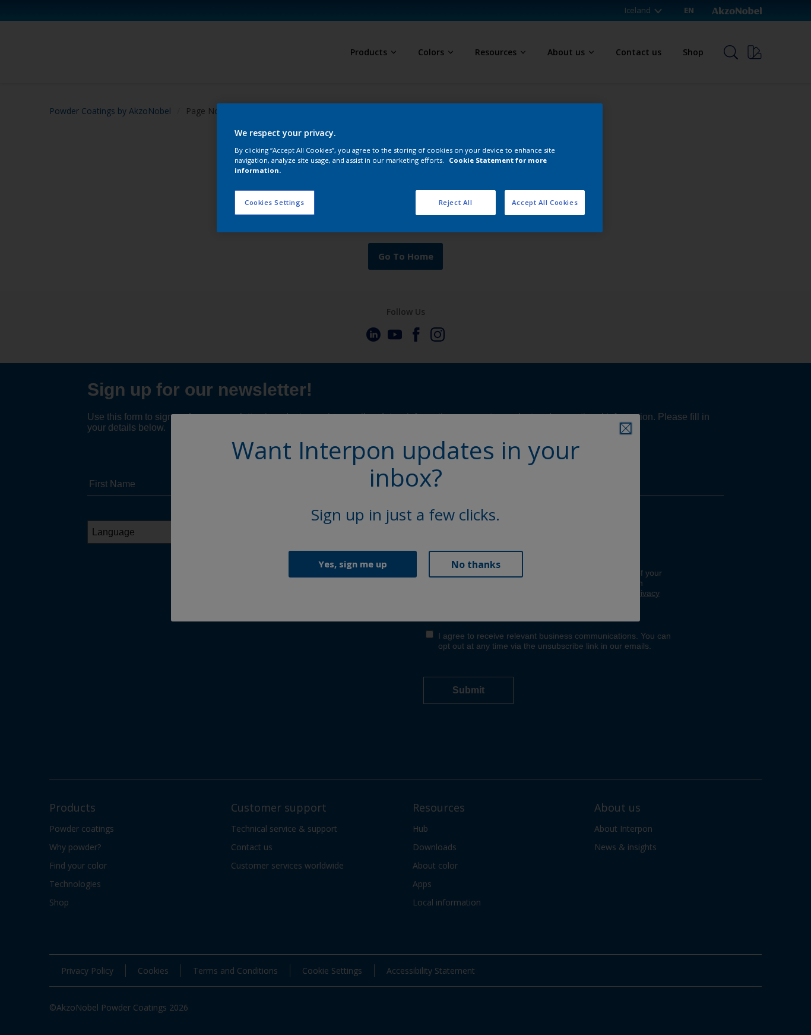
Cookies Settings (275, 202)
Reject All (456, 202)
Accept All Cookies (545, 202)
